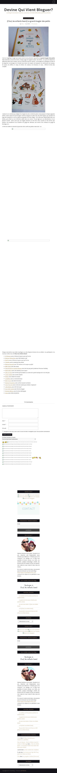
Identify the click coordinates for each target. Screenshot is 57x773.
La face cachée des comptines (31, 749)
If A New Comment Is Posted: (9, 437)
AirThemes (23, 770)
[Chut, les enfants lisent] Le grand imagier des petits (28, 21)
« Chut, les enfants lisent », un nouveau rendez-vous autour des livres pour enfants (28, 745)
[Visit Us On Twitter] (23, 495)
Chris (18, 756)
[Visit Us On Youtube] (34, 496)
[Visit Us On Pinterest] (23, 496)
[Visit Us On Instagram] (28, 498)
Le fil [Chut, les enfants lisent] (26, 608)
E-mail (4, 424)
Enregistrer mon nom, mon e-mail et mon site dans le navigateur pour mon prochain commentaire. (27, 431)
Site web (4, 428)
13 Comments (34, 24)
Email (18, 524)
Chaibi (18, 738)
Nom (3, 420)
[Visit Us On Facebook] (33, 495)
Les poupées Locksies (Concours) (31, 756)
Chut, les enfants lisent (28, 18)
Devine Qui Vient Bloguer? (28, 10)
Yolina (22, 24)
